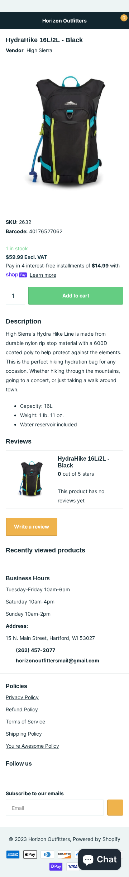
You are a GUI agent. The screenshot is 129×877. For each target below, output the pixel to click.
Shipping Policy (24, 734)
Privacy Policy (22, 697)
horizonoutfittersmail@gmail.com (57, 660)
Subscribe (115, 808)
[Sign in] (106, 20)
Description (23, 321)
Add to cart (75, 295)
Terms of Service (25, 721)
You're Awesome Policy (32, 746)
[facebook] (39, 776)
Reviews (19, 441)
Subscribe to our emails (35, 793)
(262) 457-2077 (35, 650)
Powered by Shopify (96, 839)
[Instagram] (8, 776)
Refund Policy (22, 709)
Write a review (31, 526)
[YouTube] (24, 776)
